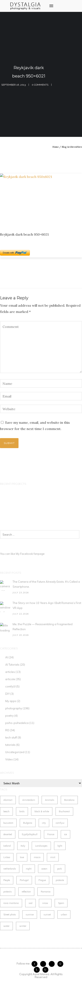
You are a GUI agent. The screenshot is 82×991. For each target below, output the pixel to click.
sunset (47, 914)
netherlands (9, 868)
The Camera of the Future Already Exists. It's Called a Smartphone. (46, 584)
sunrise (30, 914)
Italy (23, 845)
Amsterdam (28, 800)
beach (6, 811)
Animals (49, 800)
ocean (44, 868)
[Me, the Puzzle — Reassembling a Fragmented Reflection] (5, 628)
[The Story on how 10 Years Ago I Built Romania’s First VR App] (5, 607)
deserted (7, 834)
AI (6, 657)
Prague (42, 880)
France (50, 834)
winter (22, 926)
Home (55, 146)
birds (22, 811)
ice (65, 834)
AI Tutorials (12, 664)
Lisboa (6, 857)
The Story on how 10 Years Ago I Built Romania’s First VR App (47, 605)
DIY (7, 693)
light (59, 845)
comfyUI (10, 686)
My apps (10, 701)
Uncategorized (14, 752)
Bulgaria (27, 822)
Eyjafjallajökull (29, 834)
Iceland (7, 845)
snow (45, 903)
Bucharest (64, 811)
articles (10, 672)
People (6, 880)
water (6, 926)
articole (10, 679)
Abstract (7, 800)
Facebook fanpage (32, 553)
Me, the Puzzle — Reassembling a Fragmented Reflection (43, 626)
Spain (61, 903)
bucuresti (8, 822)
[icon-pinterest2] (53, 964)
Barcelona (69, 800)
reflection (26, 891)
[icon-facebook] (36, 964)
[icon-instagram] (61, 964)
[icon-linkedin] (38, 970)
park (59, 868)
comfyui (60, 822)
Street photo (9, 914)
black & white (41, 811)
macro (37, 857)
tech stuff (11, 737)
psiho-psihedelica (17, 723)
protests (7, 891)
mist (52, 857)
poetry (9, 715)
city (44, 822)
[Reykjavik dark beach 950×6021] (41, 199)
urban (64, 914)
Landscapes (41, 845)
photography (13, 708)
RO (7, 730)
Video (9, 759)
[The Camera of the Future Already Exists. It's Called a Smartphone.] (5, 585)
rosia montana (11, 903)
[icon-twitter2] (44, 964)
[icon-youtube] (45, 970)
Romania (45, 891)
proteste (60, 880)
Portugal (24, 880)
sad (30, 903)
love (22, 857)
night (29, 868)
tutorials (10, 744)
